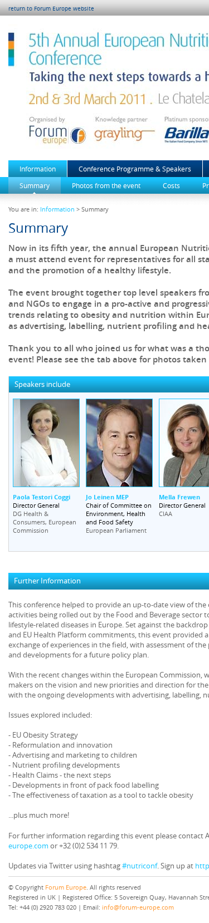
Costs (171, 185)
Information (38, 168)
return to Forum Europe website (51, 8)
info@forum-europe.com (138, 907)
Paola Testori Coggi (41, 497)
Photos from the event (106, 185)
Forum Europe (65, 887)
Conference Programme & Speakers (135, 168)
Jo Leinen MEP (107, 497)
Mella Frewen (179, 497)
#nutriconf (139, 866)
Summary (35, 185)
